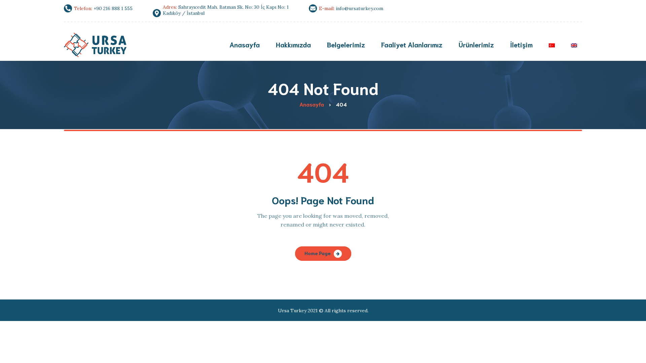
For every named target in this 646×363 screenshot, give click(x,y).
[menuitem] (552, 45)
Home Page (317, 253)
